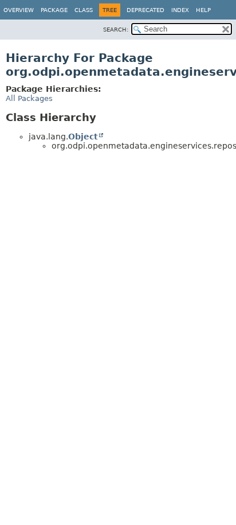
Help (203, 10)
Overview (18, 10)
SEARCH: (115, 29)
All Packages (29, 98)
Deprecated (145, 10)
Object (83, 136)
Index (180, 10)
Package (54, 10)
